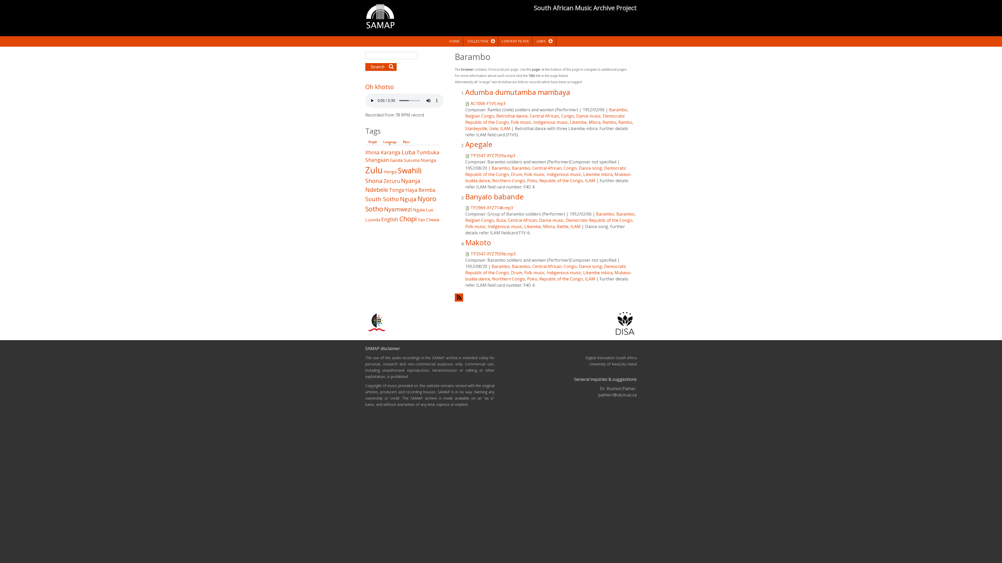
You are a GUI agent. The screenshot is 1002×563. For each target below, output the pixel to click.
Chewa (432, 220)
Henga (390, 172)
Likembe (578, 122)
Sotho (374, 208)
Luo (429, 210)
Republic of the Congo (561, 180)
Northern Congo (508, 180)
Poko (532, 180)
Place (406, 142)
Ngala (419, 210)
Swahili (410, 170)
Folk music (521, 122)
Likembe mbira (597, 174)
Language (391, 142)
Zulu (374, 170)
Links (541, 41)
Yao (421, 220)
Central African (544, 116)
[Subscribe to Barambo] (546, 297)
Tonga (396, 189)
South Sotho (382, 199)
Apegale (478, 144)
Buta (501, 220)
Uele (493, 128)
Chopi (408, 218)
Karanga (391, 152)
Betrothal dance (512, 116)
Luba (408, 152)
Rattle (562, 226)
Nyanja (410, 181)
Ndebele (376, 190)
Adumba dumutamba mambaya (517, 92)
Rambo (609, 122)
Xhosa (372, 152)
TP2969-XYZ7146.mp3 (491, 208)
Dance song (590, 168)
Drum (516, 174)
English (389, 219)
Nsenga (428, 160)
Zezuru (392, 181)
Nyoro (427, 198)
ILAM (505, 128)
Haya (411, 189)
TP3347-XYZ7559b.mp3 (493, 254)
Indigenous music (550, 122)
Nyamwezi (398, 209)
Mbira (594, 122)
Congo (567, 116)
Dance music (588, 116)
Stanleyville (476, 128)
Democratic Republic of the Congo (599, 220)
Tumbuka (427, 152)
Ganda (396, 160)
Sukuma (412, 160)
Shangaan (377, 159)
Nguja (408, 199)
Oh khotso (379, 87)
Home (454, 41)
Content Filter (515, 41)
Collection (478, 41)
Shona (374, 181)
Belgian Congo (479, 116)
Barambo (618, 110)
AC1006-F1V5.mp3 (487, 103)
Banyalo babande (494, 196)
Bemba (427, 189)
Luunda (372, 220)
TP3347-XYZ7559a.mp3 (492, 155)
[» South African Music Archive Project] (380, 17)
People (372, 142)
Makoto (478, 242)
